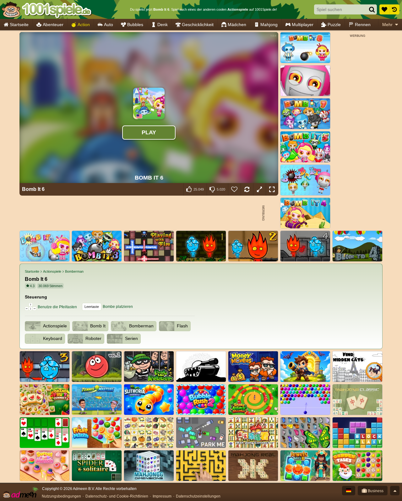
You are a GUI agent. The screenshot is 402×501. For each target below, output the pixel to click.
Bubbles (135, 24)
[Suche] (372, 9)
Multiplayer (302, 24)
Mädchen (237, 24)
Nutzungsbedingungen (61, 496)
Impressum (162, 496)
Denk (162, 24)
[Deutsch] (348, 490)
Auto (108, 24)
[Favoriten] (384, 9)
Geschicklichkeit (198, 24)
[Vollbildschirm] (272, 189)
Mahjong (269, 24)
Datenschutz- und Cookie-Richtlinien (116, 496)
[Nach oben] (394, 490)
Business (375, 491)
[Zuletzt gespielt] (394, 9)
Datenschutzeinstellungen (198, 496)
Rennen (363, 24)
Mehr (387, 24)
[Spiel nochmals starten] (247, 189)
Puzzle (334, 24)
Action (84, 24)
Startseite (19, 24)
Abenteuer (53, 24)
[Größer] (259, 189)
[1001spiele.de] (46, 9)
